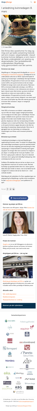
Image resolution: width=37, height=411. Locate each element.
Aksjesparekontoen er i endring (12, 300)
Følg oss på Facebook (19, 198)
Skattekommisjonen (9, 297)
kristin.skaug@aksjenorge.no (26, 401)
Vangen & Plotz (27, 406)
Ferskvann (20, 406)
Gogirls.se (6, 244)
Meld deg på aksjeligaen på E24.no (13, 281)
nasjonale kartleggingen (13, 180)
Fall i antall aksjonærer (9, 294)
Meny (34, 2)
